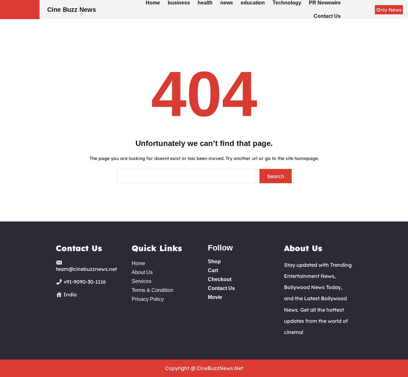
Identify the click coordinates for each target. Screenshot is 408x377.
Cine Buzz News (71, 9)
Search (275, 176)
